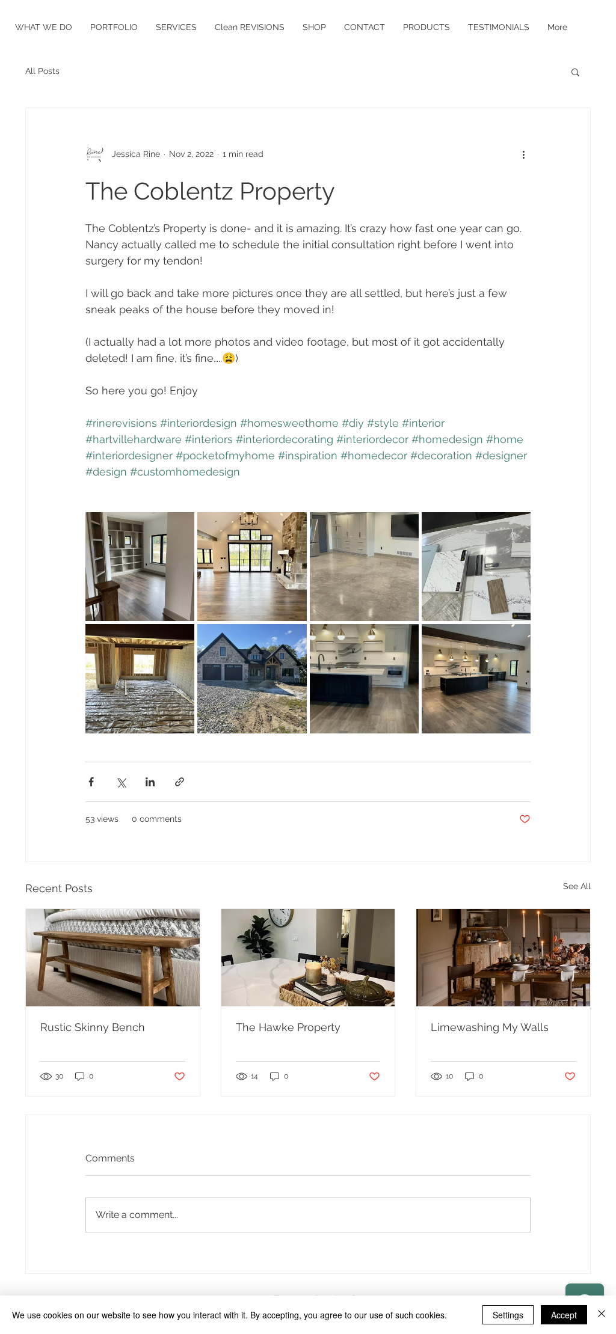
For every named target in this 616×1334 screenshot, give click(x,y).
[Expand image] (139, 566)
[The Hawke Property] (308, 957)
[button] (575, 71)
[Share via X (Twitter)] (120, 782)
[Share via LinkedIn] (150, 782)
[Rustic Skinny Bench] (113, 957)
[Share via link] (179, 782)
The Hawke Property (288, 1027)
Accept (564, 1315)
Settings (508, 1315)
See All (577, 886)
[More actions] (523, 154)
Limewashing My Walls (490, 1027)
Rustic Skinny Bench (92, 1027)
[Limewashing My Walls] (503, 957)
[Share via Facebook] (91, 782)
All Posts (42, 71)
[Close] (601, 1314)
